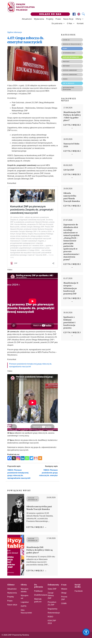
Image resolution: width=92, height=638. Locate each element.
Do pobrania (57, 23)
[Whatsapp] (27, 458)
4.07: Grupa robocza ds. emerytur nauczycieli (25, 40)
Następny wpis (51, 466)
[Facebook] (9, 458)
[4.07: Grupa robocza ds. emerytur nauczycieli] (32, 63)
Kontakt (80, 23)
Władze (64, 589)
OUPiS (23, 606)
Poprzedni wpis (14, 466)
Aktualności (27, 19)
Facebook (79, 591)
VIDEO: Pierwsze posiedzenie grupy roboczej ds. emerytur (48, 472)
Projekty (49, 19)
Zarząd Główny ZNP (51, 595)
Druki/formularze (40, 595)
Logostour (25, 602)
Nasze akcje (12, 605)
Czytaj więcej (36, 527)
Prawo (58, 19)
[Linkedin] (23, 458)
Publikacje (38, 591)
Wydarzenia (39, 19)
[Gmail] (36, 458)
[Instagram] (18, 458)
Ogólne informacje (14, 32)
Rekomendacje (54, 613)
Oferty (78, 19)
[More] (40, 458)
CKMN (64, 603)
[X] (14, 458)
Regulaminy (52, 609)
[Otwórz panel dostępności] (86, 632)
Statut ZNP (52, 589)
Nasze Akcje (68, 19)
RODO (50, 617)
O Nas (69, 23)
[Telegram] (31, 458)
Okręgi (63, 593)
